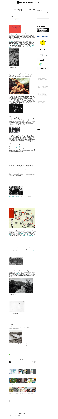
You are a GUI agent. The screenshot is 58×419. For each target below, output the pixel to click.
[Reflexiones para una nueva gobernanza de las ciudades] (31, 389)
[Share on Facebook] (20, 359)
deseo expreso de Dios (16, 70)
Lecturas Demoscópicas (40, 85)
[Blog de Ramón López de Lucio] (43, 30)
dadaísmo (27, 46)
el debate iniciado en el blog (20, 33)
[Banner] (43, 49)
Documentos (45, 79)
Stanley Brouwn (25, 296)
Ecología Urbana (40, 80)
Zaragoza (42, 102)
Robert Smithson (24, 233)
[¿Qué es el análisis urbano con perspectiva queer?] (13, 371)
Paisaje (39, 87)
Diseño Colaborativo (40, 79)
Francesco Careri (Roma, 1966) (15, 44)
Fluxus (33, 298)
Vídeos (39, 102)
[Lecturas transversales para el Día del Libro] (22, 371)
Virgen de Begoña (40, 101)
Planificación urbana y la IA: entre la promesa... (13, 393)
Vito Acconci (26, 298)
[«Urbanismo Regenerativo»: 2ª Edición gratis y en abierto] (31, 371)
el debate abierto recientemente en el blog (28, 235)
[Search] (48, 6)
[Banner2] (43, 43)
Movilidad (39, 86)
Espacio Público (45, 80)
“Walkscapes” (11, 41)
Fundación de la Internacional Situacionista (14, 196)
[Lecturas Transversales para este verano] (31, 380)
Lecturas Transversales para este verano (31, 384)
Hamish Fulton (19, 273)
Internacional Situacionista (12, 47)
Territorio (45, 95)
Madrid (45, 85)
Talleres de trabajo (40, 95)
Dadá (20, 146)
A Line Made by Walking (31, 250)
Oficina (11, 5)
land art (18, 47)
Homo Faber (24, 75)
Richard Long (28, 233)
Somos (14, 5)
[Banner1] (43, 36)
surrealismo (30, 46)
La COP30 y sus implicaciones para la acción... (13, 384)
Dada (17, 135)
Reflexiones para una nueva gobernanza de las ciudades (31, 393)
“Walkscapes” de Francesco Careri (17, 34)
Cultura (43, 78)
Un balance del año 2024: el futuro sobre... (22, 393)
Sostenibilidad (44, 94)
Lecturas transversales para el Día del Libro (22, 375)
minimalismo (32, 231)
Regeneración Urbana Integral (41, 93)
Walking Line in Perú (11, 251)
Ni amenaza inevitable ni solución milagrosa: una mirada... (22, 384)
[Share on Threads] (22, 359)
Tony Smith (20, 233)
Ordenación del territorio (45, 86)
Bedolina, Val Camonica (12, 114)
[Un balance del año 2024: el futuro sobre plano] (22, 389)
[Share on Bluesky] (23, 359)
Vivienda (44, 101)
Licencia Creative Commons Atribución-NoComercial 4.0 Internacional (42, 131)
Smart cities (39, 94)
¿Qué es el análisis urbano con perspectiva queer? (13, 375)
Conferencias (39, 78)
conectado (16, 415)
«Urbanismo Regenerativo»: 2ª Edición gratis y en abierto (31, 375)
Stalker (33, 45)
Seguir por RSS (43, 18)
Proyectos (17, 5)
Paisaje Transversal (43, 87)
